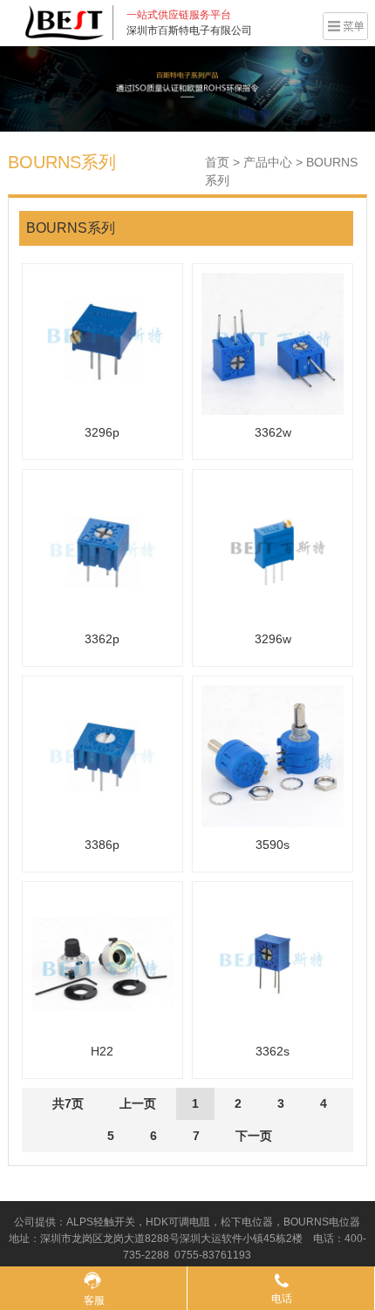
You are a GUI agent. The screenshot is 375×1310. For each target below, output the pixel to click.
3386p (102, 845)
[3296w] (272, 550)
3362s (273, 1051)
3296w (273, 639)
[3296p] (102, 344)
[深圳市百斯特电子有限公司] (64, 22)
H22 (102, 1051)
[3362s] (272, 962)
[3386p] (102, 756)
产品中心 (267, 162)
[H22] (102, 962)
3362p (102, 639)
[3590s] (272, 756)
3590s (273, 845)
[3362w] (272, 344)
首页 (217, 162)
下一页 (253, 1136)
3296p (102, 432)
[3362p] (102, 550)
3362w (273, 432)
